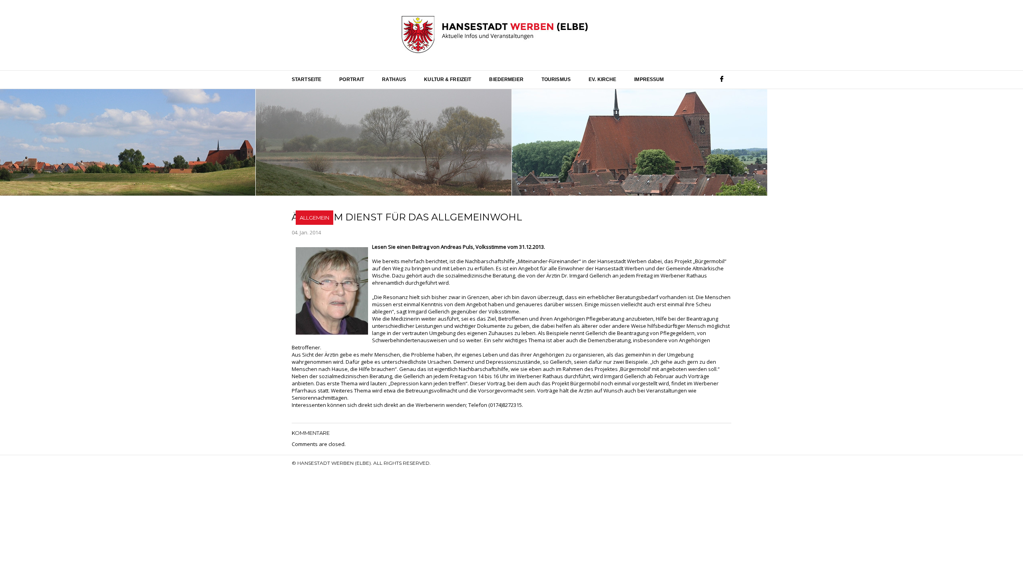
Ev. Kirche (602, 79)
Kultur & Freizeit (447, 79)
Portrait (351, 79)
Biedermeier (506, 79)
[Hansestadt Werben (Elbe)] (495, 35)
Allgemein (314, 217)
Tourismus (556, 79)
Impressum (649, 79)
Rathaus (394, 79)
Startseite (306, 79)
